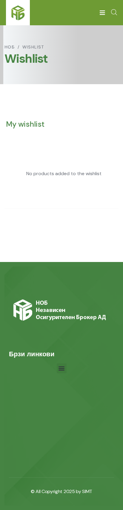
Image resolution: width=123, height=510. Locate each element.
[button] (62, 368)
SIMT (87, 491)
